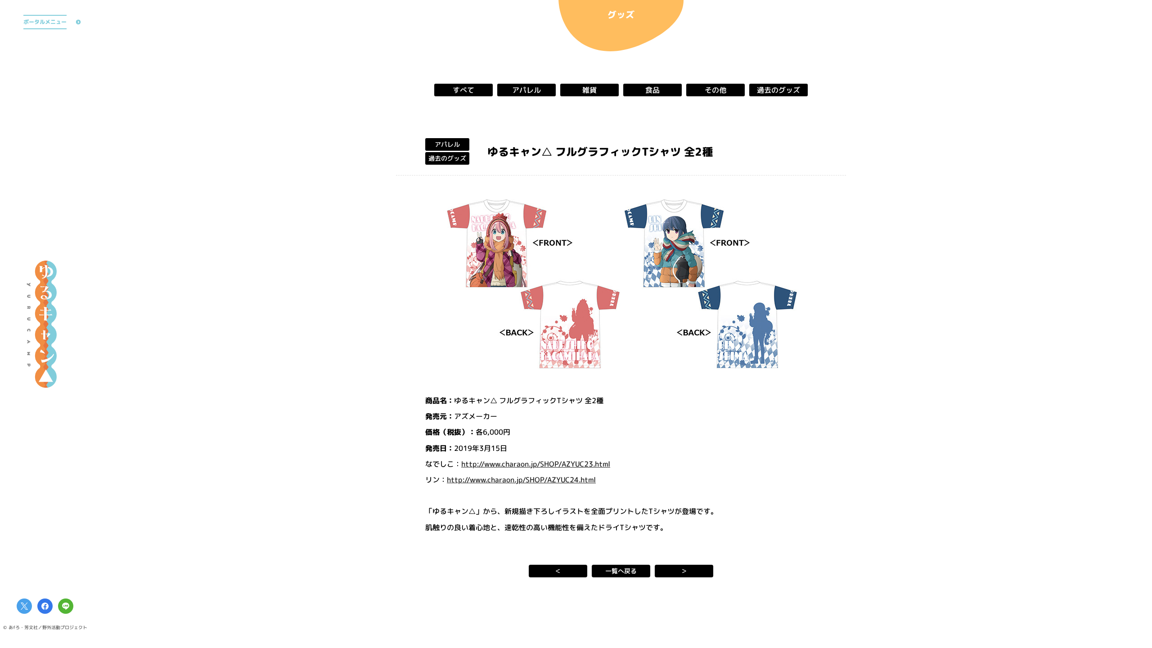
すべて (463, 90)
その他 (715, 90)
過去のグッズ (778, 90)
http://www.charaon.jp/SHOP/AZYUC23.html (535, 463)
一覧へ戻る (621, 571)
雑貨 (589, 90)
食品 (652, 90)
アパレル (526, 90)
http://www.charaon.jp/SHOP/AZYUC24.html (521, 480)
